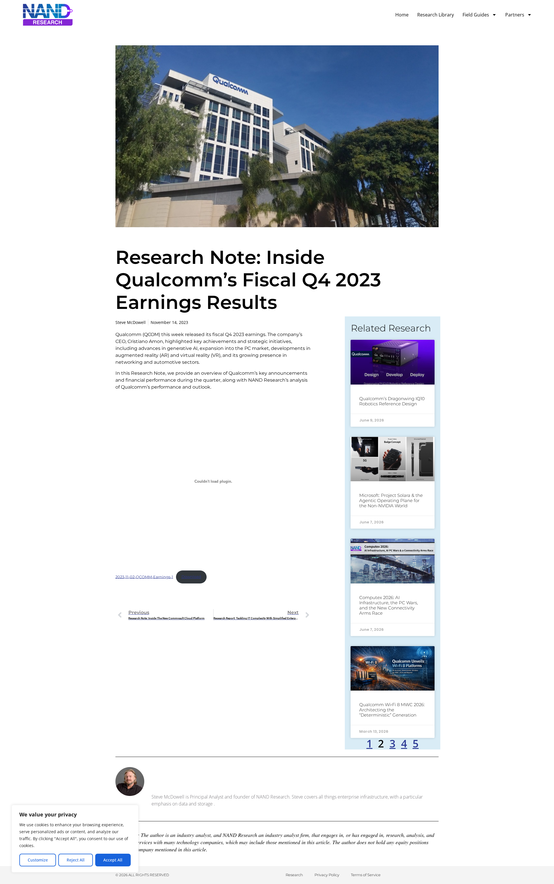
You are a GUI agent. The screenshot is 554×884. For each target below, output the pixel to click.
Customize (38, 860)
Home (402, 15)
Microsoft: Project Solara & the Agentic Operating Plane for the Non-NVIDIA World (391, 500)
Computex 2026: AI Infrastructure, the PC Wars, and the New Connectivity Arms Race (388, 605)
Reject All (76, 860)
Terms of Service (366, 874)
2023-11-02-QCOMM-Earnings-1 (144, 577)
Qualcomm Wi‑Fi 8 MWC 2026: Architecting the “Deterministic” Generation (392, 710)
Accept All (112, 860)
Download (191, 577)
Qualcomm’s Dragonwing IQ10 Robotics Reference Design (392, 401)
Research (294, 874)
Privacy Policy (327, 874)
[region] (75, 838)
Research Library (435, 15)
